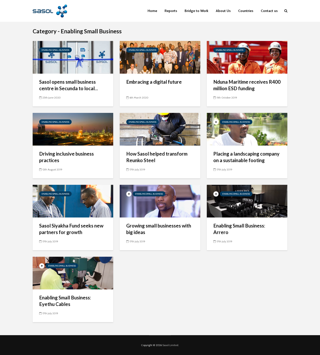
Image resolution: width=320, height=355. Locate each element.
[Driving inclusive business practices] (73, 129)
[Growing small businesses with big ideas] (160, 201)
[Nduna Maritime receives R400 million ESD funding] (247, 57)
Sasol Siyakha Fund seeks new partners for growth (71, 229)
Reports (171, 11)
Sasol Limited (170, 345)
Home (152, 11)
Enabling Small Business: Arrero (239, 229)
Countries (245, 11)
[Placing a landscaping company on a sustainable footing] (247, 129)
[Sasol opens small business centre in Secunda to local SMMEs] (73, 57)
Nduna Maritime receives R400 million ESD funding (247, 85)
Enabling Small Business (55, 50)
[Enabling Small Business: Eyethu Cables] (73, 273)
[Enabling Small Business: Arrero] (247, 201)
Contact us (269, 11)
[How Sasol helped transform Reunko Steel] (160, 129)
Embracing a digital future (154, 82)
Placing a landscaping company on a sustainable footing (246, 157)
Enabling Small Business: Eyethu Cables (65, 301)
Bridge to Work (196, 11)
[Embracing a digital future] (160, 57)
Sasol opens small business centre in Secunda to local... (68, 85)
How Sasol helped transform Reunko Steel (156, 157)
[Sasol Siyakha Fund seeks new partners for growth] (73, 201)
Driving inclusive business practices (66, 157)
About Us (223, 11)
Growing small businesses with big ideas (158, 229)
